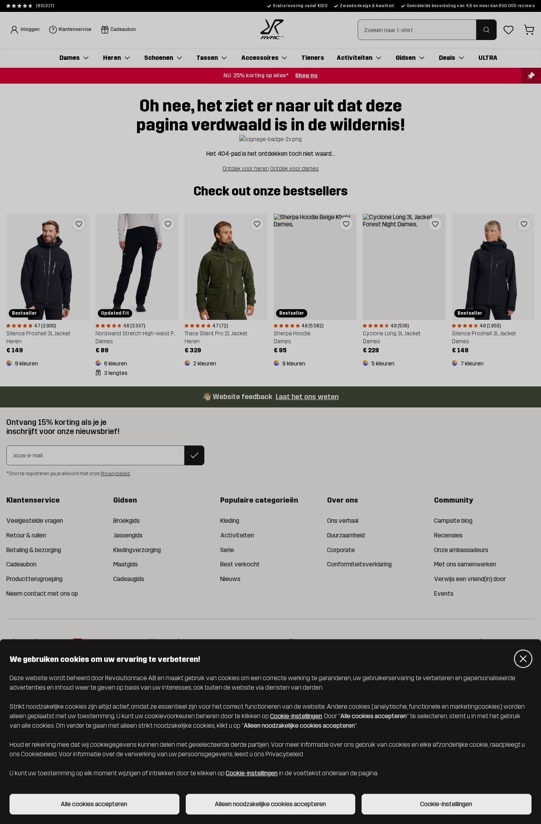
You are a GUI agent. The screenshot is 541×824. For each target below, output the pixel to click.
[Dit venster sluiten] (523, 658)
